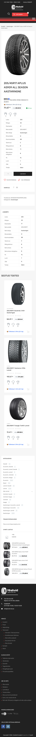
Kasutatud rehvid (10, 640)
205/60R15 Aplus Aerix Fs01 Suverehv (20, 561)
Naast (4, 483)
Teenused (5, 630)
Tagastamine (6, 666)
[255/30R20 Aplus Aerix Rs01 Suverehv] (7, 557)
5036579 (29, 2)
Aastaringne (10, 26)
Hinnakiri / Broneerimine (12, 632)
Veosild (5, 464)
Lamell (8, 366)
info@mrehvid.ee (9, 609)
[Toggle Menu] (33, 19)
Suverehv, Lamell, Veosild (10, 469)
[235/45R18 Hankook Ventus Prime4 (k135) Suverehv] (7, 575)
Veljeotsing (6, 627)
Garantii (5, 663)
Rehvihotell (8, 643)
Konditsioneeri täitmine (12, 635)
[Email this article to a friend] (17, 187)
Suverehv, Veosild (8, 466)
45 (21, 123)
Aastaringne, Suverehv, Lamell (11, 505)
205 (21, 119)
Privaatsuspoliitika (8, 671)
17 (20, 126)
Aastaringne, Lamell (8, 510)
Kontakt (5, 646)
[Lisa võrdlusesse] (29, 283)
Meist (4, 648)
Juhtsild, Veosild (7, 494)
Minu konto (6, 684)
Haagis (5, 502)
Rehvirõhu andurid (10, 638)
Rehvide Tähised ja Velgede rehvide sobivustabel (17, 700)
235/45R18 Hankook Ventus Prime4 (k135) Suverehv (22, 570)
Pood (4, 625)
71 (20, 149)
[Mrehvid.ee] (17, 10)
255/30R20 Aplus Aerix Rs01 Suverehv (20, 552)
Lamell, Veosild (7, 485)
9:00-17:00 (9, 2)
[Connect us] (3, 726)
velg (13, 534)
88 (21, 139)
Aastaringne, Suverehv (9, 507)
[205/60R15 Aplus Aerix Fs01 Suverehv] (7, 566)
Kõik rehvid (6, 491)
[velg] (7, 540)
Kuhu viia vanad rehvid (9, 697)
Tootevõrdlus (6, 692)
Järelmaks (6, 661)
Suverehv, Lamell (7, 472)
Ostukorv (5, 687)
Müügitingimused (8, 669)
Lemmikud (6, 689)
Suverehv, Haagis (8, 477)
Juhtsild (5, 499)
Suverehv (5, 480)
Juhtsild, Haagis (7, 497)
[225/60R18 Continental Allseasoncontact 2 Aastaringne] (7, 549)
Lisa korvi (23, 174)
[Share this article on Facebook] (13, 187)
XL (21, 157)
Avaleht (3, 26)
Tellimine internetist (8, 658)
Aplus (21, 167)
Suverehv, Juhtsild (8, 475)
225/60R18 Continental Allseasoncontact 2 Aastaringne (21, 544)
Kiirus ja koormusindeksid (10, 695)
